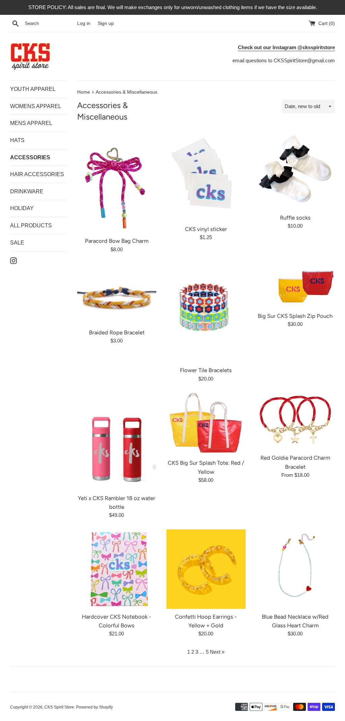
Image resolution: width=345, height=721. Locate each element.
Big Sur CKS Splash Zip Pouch (295, 316)
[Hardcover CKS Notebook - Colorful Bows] (116, 569)
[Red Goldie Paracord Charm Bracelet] (295, 421)
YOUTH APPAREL (33, 89)
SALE (17, 242)
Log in (83, 23)
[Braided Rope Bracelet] (116, 294)
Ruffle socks (295, 217)
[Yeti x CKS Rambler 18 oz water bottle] (116, 441)
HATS (17, 140)
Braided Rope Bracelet (117, 332)
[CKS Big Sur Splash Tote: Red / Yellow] (206, 424)
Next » (217, 652)
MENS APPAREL (31, 123)
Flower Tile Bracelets (206, 370)
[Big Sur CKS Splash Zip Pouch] (295, 286)
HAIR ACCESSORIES (37, 174)
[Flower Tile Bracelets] (206, 313)
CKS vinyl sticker (206, 229)
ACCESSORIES (30, 157)
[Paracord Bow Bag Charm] (116, 181)
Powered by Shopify (94, 707)
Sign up (106, 23)
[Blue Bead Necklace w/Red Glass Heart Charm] (295, 569)
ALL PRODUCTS (31, 225)
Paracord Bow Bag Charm (117, 240)
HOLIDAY (22, 208)
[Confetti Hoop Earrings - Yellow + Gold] (206, 569)
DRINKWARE (26, 191)
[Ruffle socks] (295, 169)
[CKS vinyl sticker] (206, 175)
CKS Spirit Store (59, 707)
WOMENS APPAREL (35, 106)
